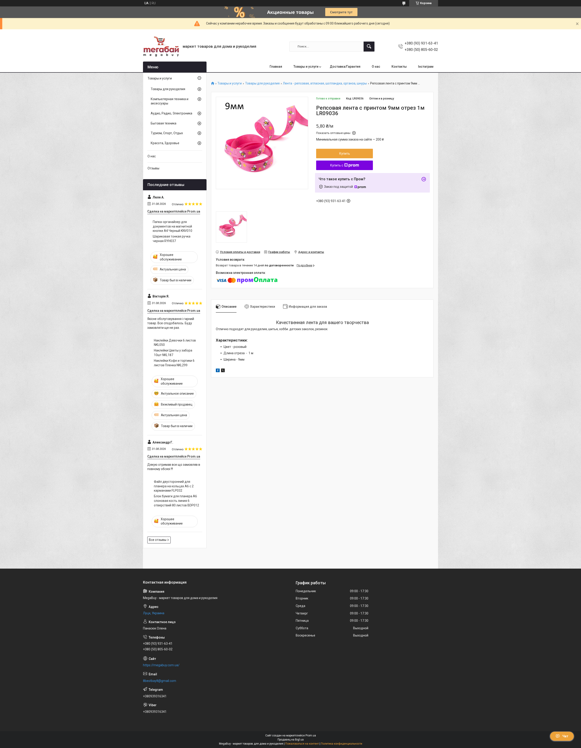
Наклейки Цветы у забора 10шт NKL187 (173, 353)
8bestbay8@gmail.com (159, 681)
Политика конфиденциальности (341, 743)
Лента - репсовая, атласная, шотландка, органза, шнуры (325, 83)
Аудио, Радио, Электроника (171, 113)
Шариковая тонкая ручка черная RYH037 (171, 239)
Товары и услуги (305, 66)
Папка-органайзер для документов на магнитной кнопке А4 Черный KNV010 (172, 226)
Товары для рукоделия (262, 83)
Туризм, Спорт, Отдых (167, 133)
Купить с (336, 165)
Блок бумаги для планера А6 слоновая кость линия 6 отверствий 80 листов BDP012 (176, 500)
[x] (223, 371)
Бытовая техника (163, 123)
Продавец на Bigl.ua (291, 739)
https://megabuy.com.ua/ (161, 665)
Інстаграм (425, 66)
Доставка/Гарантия (345, 66)
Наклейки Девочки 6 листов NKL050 (175, 343)
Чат (565, 736)
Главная (276, 66)
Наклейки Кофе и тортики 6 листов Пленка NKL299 (174, 363)
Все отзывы (157, 540)
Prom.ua (310, 735)
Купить (344, 153)
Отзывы (153, 168)
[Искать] (369, 47)
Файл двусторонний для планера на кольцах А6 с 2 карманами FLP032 (174, 486)
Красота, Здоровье (165, 143)
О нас (376, 66)
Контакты (399, 66)
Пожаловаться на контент (302, 743)
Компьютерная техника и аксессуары (169, 101)
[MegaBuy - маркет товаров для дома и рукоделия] (161, 46)
